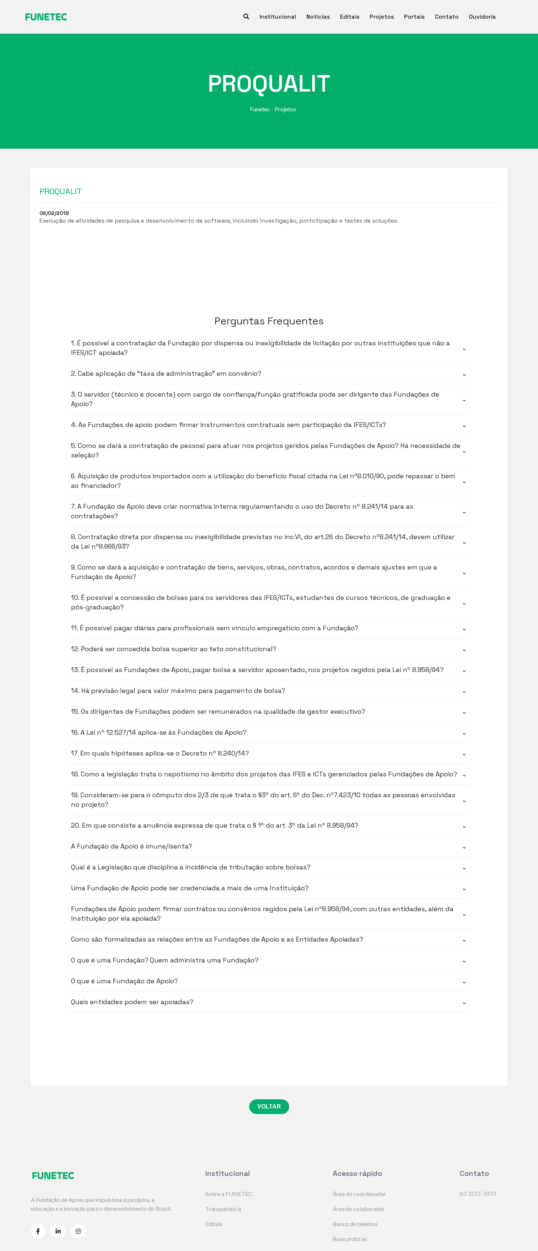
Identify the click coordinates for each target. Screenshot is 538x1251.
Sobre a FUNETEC (229, 1193)
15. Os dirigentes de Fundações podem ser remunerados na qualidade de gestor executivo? (269, 711)
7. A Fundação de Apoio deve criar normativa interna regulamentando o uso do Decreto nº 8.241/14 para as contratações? (269, 511)
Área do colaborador (359, 1208)
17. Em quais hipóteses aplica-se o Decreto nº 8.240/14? (269, 753)
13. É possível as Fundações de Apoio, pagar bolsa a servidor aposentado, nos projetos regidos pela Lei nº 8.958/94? (269, 669)
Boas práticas (350, 1238)
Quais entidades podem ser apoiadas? (269, 1002)
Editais (349, 17)
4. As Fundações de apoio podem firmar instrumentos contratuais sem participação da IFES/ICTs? (269, 424)
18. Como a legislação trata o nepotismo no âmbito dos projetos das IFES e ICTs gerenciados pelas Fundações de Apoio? (269, 774)
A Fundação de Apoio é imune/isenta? (269, 846)
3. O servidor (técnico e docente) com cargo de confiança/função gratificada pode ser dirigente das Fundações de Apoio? (269, 399)
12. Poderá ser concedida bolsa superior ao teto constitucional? (269, 649)
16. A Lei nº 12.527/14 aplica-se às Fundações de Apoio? (269, 732)
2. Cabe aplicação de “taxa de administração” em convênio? (269, 373)
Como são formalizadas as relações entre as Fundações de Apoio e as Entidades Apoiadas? (269, 939)
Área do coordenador (359, 1193)
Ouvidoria (482, 17)
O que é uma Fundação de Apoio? (269, 981)
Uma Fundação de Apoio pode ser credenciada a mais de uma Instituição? (269, 888)
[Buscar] (246, 17)
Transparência (223, 1208)
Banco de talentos (355, 1223)
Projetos (382, 17)
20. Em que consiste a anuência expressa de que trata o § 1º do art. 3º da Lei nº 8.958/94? (269, 825)
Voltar (269, 1106)
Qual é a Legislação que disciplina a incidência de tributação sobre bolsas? (269, 867)
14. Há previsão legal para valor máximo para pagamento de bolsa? (269, 690)
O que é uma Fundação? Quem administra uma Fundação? (269, 960)
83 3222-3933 (478, 1193)
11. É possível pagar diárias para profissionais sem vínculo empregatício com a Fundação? (269, 628)
